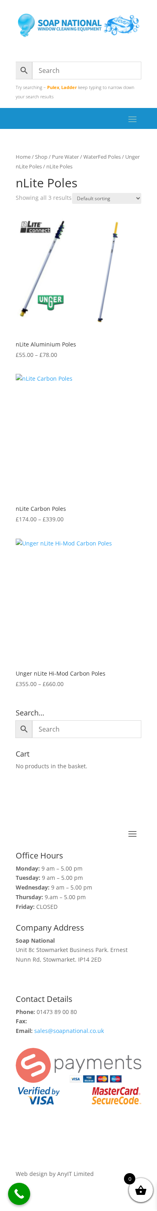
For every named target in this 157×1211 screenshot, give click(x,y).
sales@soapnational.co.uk (69, 1031)
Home (23, 156)
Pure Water (65, 156)
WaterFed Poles (102, 156)
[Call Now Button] (19, 1194)
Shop (41, 156)
